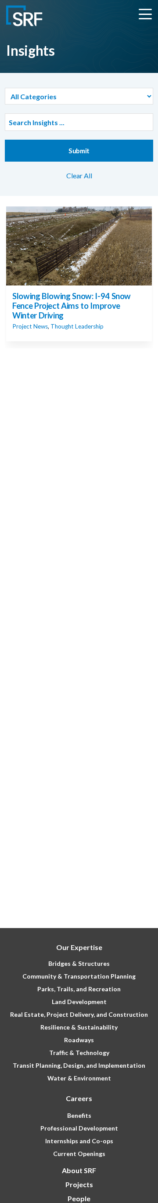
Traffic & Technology (79, 1052)
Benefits (79, 1115)
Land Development (79, 1001)
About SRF (79, 1170)
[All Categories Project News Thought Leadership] (79, 96)
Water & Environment (79, 1078)
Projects (79, 1184)
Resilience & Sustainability (79, 1027)
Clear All (79, 175)
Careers (79, 1098)
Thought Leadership (77, 326)
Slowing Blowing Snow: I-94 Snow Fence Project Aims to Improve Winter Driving (71, 305)
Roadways (79, 1040)
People (79, 1198)
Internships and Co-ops (79, 1141)
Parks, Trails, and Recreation (79, 989)
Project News (30, 326)
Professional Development (79, 1128)
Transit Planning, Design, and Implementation (79, 1065)
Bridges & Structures (79, 963)
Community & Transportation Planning (79, 976)
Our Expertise (79, 947)
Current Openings (79, 1153)
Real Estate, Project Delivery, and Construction (79, 1014)
